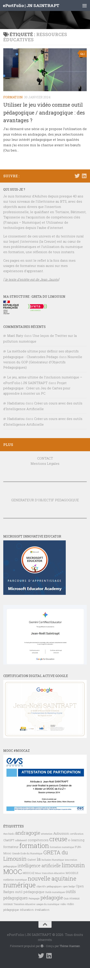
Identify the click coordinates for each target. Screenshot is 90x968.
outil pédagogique (29, 892)
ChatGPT (8, 840)
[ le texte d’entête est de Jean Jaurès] (31, 279)
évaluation (42, 910)
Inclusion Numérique (53, 859)
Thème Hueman (70, 946)
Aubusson (61, 833)
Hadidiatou (16, 403)
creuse (58, 839)
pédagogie (51, 897)
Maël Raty (15, 335)
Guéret (31, 859)
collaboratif (21, 840)
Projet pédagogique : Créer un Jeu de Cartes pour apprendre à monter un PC (36, 388)
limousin (73, 865)
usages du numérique (47, 904)
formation (34, 845)
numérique (19, 885)
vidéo (63, 904)
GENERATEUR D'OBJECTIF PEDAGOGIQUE (45, 500)
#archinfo (8, 833)
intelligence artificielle (39, 865)
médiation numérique (15, 879)
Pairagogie (34, 898)
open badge (69, 886)
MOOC (12, 871)
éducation (27, 910)
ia (39, 859)
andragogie (27, 833)
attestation (46, 833)
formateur (11, 847)
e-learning (76, 840)
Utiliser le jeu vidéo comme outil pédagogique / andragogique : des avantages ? (44, 112)
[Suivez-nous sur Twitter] (77, 175)
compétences (38, 840)
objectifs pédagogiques (49, 886)
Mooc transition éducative (50, 873)
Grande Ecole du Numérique (27, 853)
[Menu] (84, 5)
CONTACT (45, 458)
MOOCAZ (28, 873)
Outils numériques (55, 892)
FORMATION (13, 97)
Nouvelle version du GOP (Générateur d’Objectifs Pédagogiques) (42, 362)
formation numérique (62, 847)
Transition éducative (24, 904)
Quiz (66, 898)
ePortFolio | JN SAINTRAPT (31, 5)
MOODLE (72, 873)
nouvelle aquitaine (52, 878)
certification (76, 833)
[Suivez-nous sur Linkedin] (84, 175)
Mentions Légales (45, 463)
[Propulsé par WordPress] (42, 946)
